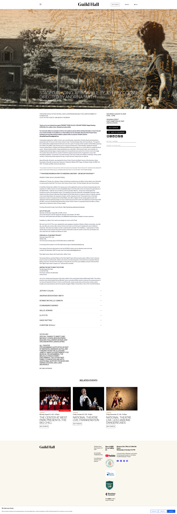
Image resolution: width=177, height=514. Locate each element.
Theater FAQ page (88, 169)
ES (136, 4)
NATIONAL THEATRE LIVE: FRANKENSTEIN (86, 419)
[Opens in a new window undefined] (118, 461)
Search (127, 4)
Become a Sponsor (46, 368)
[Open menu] (40, 4)
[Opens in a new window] (110, 458)
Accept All (171, 511)
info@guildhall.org (98, 454)
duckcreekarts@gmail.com (74, 250)
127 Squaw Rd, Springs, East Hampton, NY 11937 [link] (67, 214)
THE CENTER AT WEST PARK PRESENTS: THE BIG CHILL (53, 420)
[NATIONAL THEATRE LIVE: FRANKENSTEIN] (88, 399)
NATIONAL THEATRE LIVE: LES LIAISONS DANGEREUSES (118, 420)
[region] (88, 510)
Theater (42, 412)
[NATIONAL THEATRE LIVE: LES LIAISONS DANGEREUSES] (121, 399)
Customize (153, 511)
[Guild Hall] (88, 5)
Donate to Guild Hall (114, 145)
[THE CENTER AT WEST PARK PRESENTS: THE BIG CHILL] (55, 399)
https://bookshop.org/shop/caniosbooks (74, 207)
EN (134, 4)
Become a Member (112, 141)
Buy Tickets (113, 128)
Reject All (162, 511)
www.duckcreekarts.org (77, 244)
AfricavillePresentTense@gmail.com (49, 136)
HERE (112, 446)
